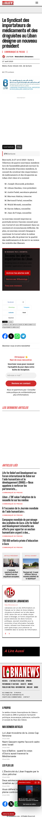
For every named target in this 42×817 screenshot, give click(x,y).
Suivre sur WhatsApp (16, 279)
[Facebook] (5, 633)
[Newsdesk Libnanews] (4, 56)
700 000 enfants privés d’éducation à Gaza (20, 542)
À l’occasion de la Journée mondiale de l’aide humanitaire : (20, 510)
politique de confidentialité (21, 392)
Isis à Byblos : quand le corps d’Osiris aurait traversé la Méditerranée (17, 753)
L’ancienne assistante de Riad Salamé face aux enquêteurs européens (11, 573)
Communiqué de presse (12, 492)
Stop (19, 147)
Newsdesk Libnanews (24, 57)
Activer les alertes (8, 814)
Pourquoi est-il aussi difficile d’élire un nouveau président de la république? (30, 575)
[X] (9, 633)
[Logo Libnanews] (7, 3)
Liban (10, 321)
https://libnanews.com (11, 605)
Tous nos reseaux (13, 285)
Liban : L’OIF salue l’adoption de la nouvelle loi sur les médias (19, 498)
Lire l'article (9, 147)
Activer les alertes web (17, 273)
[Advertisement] (21, 438)
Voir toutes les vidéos (29, 804)
